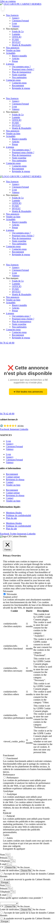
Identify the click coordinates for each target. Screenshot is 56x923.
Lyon (14, 23)
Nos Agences (12, 15)
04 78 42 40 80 (7, 342)
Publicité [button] (7, 813)
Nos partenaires (19, 77)
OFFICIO (16, 37)
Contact (9, 482)
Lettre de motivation (10, 870)
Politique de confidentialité (18, 515)
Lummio (16, 34)
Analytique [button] (8, 791)
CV (2, 867)
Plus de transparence (21, 72)
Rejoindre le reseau (21, 88)
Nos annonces (12, 47)
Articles (15, 58)
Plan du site (11, 518)
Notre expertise (19, 74)
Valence (15, 26)
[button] (28, 93)
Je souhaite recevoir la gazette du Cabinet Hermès (27, 879)
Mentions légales (14, 512)
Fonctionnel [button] (8, 755)
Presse (15, 61)
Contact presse (13, 477)
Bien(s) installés (19, 55)
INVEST (16, 42)
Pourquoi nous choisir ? (23, 69)
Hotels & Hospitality (21, 45)
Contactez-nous (13, 80)
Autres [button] (6, 835)
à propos (10, 64)
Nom (2, 854)
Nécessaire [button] (8, 591)
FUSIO (15, 39)
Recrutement (18, 85)
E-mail (3, 864)
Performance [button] (9, 774)
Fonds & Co (18, 31)
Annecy (15, 18)
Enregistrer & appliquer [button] (14, 848)
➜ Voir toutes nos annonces (28, 391)
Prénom (4, 858)
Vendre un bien (13, 50)
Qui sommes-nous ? (21, 66)
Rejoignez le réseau (15, 479)
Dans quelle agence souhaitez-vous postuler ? (21, 898)
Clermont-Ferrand (20, 20)
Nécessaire (12, 594)
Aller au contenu (8, 1)
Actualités (10, 53)
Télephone (5, 861)
